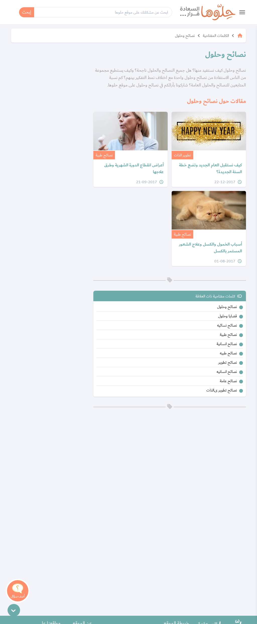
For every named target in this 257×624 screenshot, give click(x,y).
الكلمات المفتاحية (216, 36)
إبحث (26, 12)
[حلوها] (207, 12)
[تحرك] (14, 610)
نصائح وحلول (185, 36)
